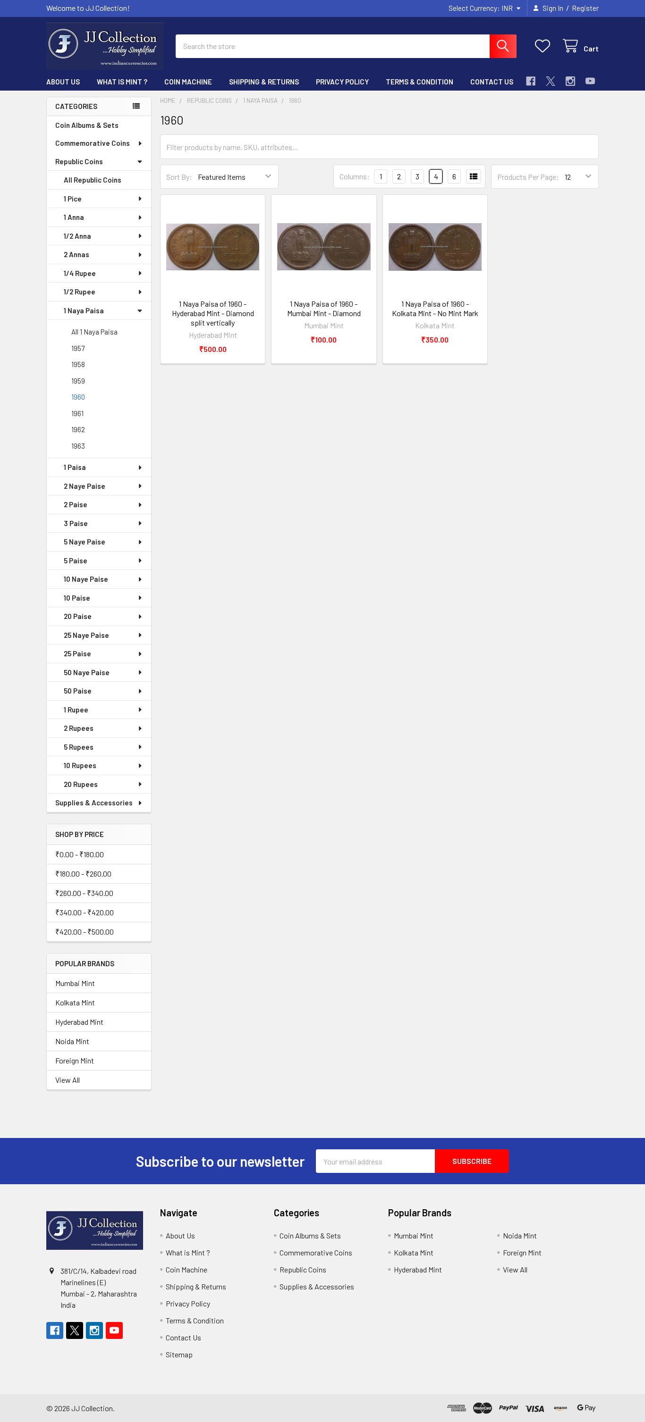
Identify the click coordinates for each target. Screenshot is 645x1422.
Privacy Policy (342, 81)
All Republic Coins (92, 180)
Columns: (354, 176)
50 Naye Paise (87, 672)
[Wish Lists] (545, 46)
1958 (78, 364)
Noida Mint (72, 1041)
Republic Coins (79, 161)
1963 (78, 446)
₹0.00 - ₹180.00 (79, 854)
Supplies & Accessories (94, 802)
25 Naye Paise (86, 635)
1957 (78, 348)
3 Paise (76, 523)
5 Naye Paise (84, 541)
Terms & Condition (419, 81)
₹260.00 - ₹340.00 (84, 892)
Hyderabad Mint (79, 1021)
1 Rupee (76, 709)
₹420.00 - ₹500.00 (84, 931)
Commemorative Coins (92, 143)
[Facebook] (530, 81)
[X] (550, 81)
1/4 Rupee (80, 273)
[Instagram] (570, 81)
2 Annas (76, 254)
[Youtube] (590, 81)
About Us (63, 81)
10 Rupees (80, 765)
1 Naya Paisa (84, 310)
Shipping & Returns (264, 81)
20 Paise (78, 616)
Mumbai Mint (75, 983)
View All (67, 1079)
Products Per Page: (528, 176)
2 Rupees (78, 728)
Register (585, 8)
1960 (78, 397)
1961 (77, 413)
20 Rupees (81, 784)
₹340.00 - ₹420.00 (84, 912)
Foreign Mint (74, 1060)
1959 (78, 380)
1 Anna (74, 217)
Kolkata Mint (75, 1002)
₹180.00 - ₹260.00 (83, 873)
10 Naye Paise (86, 579)
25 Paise (77, 653)
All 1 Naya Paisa (94, 331)
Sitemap (179, 1354)
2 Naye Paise (84, 486)
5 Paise (75, 560)
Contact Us (491, 81)
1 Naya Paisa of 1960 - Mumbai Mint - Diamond (324, 308)
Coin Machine (188, 81)
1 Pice (73, 198)
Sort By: (179, 176)
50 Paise (78, 690)
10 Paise (77, 598)
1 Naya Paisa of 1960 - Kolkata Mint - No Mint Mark (435, 308)
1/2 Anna (77, 236)
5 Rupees (78, 747)
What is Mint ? (122, 81)
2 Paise (75, 504)
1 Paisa (75, 467)
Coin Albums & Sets (87, 125)
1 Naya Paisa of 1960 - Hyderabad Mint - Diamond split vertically (213, 313)
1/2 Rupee (79, 291)
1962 (78, 429)
